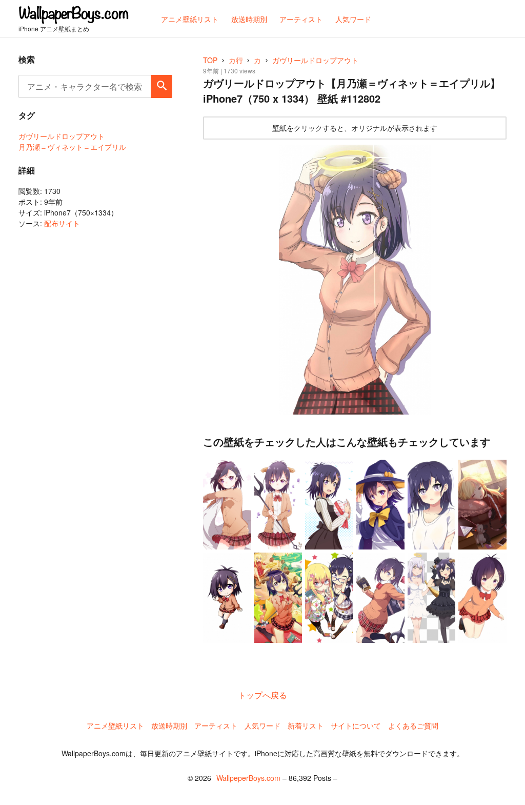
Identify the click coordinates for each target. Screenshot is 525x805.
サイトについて (356, 725)
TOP (210, 60)
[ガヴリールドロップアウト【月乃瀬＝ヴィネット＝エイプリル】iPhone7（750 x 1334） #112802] (355, 280)
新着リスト (306, 725)
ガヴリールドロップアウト (61, 136)
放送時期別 (169, 725)
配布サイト (62, 223)
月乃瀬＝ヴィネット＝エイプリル (72, 147)
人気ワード (262, 725)
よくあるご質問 (413, 725)
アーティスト (215, 725)
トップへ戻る (262, 695)
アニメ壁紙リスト (115, 725)
